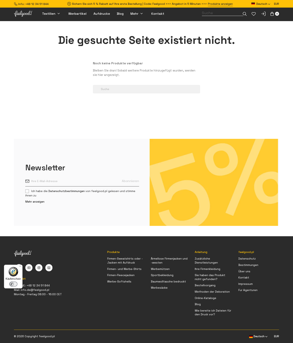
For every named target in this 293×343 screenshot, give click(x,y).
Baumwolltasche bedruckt (168, 281)
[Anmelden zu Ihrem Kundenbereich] (263, 14)
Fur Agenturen (248, 290)
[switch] (13, 284)
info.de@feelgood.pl (35, 290)
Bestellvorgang (205, 285)
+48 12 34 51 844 (37, 4)
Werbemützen (160, 269)
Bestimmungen (248, 265)
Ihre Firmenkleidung (207, 269)
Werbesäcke (159, 287)
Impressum (245, 284)
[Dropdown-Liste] (245, 14)
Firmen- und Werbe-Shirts (124, 269)
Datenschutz (247, 258)
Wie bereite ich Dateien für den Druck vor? (213, 312)
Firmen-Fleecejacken (121, 275)
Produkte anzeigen (220, 4)
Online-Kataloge (205, 298)
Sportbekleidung (162, 275)
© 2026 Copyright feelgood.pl (34, 336)
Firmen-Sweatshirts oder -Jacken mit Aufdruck (125, 260)
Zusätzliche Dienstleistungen (206, 260)
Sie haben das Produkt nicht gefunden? (210, 277)
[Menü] (20, 267)
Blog (198, 304)
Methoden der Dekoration (212, 291)
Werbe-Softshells (119, 281)
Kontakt (243, 277)
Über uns (244, 271)
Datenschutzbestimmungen (66, 191)
